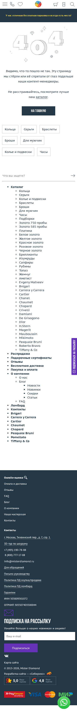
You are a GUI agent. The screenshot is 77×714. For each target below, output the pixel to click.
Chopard (25, 306)
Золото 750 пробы (33, 223)
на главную (38, 111)
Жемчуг (24, 274)
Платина (25, 231)
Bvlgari (24, 286)
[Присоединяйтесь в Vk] (6, 656)
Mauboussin (28, 334)
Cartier (24, 294)
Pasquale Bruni (30, 342)
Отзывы (17, 362)
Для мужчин (32, 140)
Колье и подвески (18, 152)
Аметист (25, 278)
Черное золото (30, 250)
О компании (20, 374)
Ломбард (18, 405)
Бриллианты (28, 254)
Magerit (25, 330)
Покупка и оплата (24, 369)
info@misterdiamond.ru (19, 561)
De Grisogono (29, 318)
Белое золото (29, 234)
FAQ (22, 401)
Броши (10, 140)
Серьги (29, 129)
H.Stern (24, 326)
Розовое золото (31, 246)
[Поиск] (72, 4)
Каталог (17, 187)
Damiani (25, 314)
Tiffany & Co (28, 350)
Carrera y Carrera (31, 290)
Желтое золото (30, 239)
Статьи (32, 397)
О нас (23, 377)
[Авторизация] (64, 4)
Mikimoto (26, 338)
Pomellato (18, 437)
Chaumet (26, 302)
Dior (22, 322)
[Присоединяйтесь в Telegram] (13, 656)
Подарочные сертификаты (31, 358)
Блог (22, 381)
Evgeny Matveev (31, 282)
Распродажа (20, 354)
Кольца (10, 129)
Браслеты (49, 129)
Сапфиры (26, 262)
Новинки (33, 389)
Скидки (32, 393)
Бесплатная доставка (27, 366)
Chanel (24, 298)
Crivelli (24, 310)
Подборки (26, 219)
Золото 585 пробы (33, 226)
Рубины (25, 266)
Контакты (18, 409)
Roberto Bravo (29, 346)
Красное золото (31, 242)
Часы (44, 152)
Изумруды (27, 258)
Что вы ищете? (13, 176)
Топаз (23, 270)
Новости (33, 385)
